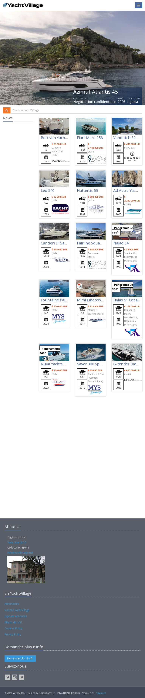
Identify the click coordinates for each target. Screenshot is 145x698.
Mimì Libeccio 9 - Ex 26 (96, 300)
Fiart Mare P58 (90, 137)
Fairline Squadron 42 (95, 243)
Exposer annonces (16, 616)
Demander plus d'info (20, 658)
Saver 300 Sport (91, 364)
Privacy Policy (13, 634)
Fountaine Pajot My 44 (60, 300)
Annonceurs (12, 603)
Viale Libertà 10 (16, 542)
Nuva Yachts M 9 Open (61, 364)
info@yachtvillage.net (20, 552)
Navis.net (101, 693)
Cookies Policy (13, 628)
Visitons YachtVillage (17, 610)
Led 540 (47, 190)
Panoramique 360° (122, 230)
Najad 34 (121, 243)
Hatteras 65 (87, 190)
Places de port (13, 622)
